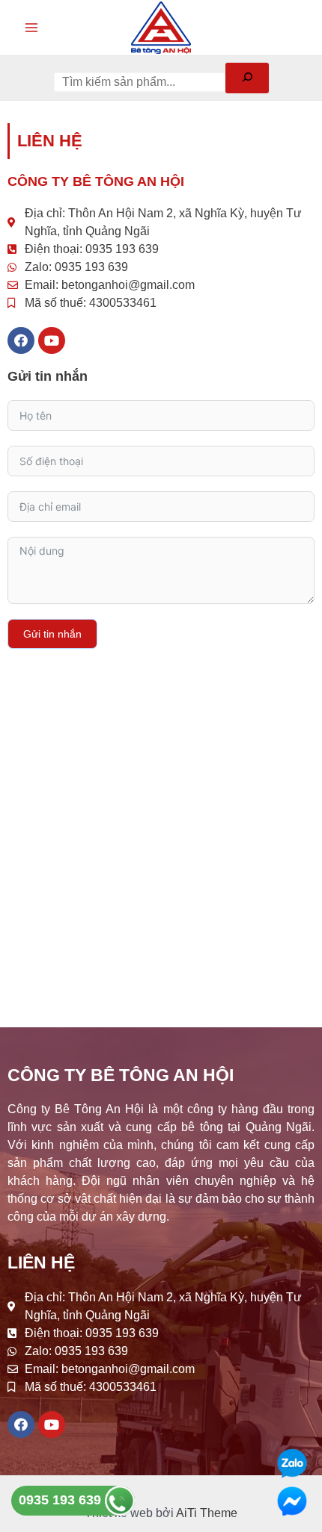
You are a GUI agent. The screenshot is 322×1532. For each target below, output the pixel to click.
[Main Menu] (31, 27)
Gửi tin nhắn (52, 634)
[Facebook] (20, 340)
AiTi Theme (206, 1513)
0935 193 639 (62, 1499)
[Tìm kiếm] (247, 78)
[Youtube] (51, 340)
